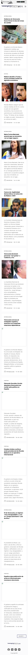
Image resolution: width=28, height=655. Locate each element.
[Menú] (25, 6)
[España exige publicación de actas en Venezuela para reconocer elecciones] (14, 592)
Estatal (6, 73)
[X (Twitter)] (12, 649)
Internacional (8, 16)
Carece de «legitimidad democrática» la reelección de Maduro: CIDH (13, 194)
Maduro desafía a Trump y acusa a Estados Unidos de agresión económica (13, 78)
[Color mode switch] (19, 6)
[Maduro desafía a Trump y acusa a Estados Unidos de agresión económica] (14, 92)
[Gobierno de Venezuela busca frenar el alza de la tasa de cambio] (14, 34)
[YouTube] (19, 649)
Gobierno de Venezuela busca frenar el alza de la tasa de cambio (14, 21)
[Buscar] (22, 6)
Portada (6, 380)
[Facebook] (9, 649)
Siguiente (21, 636)
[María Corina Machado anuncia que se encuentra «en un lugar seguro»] (14, 149)
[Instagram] (16, 649)
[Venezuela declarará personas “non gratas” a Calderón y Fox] (14, 269)
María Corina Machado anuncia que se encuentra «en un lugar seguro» (13, 136)
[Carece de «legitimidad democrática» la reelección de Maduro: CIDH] (14, 207)
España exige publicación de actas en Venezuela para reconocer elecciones (13, 578)
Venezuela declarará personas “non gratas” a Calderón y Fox (12, 255)
